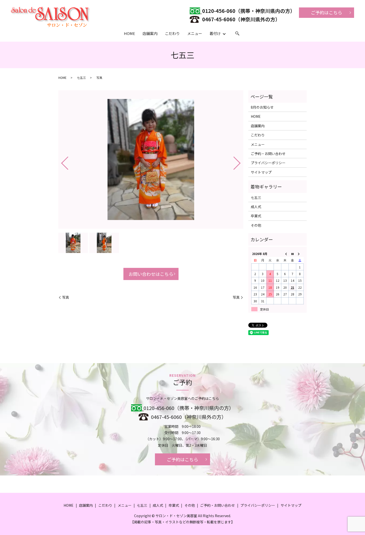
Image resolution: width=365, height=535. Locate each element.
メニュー (194, 33)
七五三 (81, 77)
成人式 (256, 206)
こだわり (172, 33)
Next (241, 161)
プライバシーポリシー (268, 162)
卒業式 (256, 215)
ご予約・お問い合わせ (268, 153)
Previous (60, 161)
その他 (256, 225)
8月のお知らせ (262, 107)
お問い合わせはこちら (151, 274)
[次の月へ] (300, 253)
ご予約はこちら (326, 12)
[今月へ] (292, 253)
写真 (65, 297)
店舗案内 (150, 33)
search (237, 33)
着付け (215, 33)
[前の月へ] (285, 253)
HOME (129, 33)
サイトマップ (261, 172)
